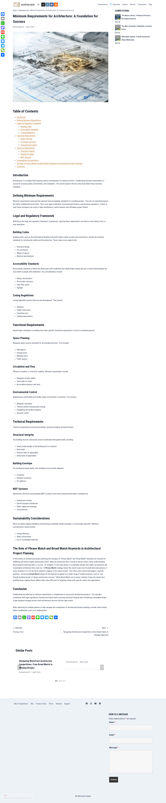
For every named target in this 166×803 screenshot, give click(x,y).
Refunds (59, 704)
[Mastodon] (2, 27)
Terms (51, 704)
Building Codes (26, 126)
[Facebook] (52, 4)
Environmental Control (29, 145)
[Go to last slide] (19, 667)
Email (112, 735)
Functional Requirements (26, 136)
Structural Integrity (28, 151)
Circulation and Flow (28, 142)
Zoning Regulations (28, 132)
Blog (150, 4)
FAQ (32, 704)
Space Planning (26, 139)
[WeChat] (2, 50)
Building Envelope (27, 154)
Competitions (103, 4)
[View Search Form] (38, 4)
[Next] (102, 667)
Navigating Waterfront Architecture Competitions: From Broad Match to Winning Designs (35, 664)
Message (113, 747)
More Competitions (21, 704)
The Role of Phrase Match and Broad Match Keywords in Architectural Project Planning (49, 163)
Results (133, 4)
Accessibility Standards (29, 129)
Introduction (21, 117)
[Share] (2, 55)
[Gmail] (2, 32)
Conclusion (21, 166)
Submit (125, 4)
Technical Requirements (26, 148)
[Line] (2, 36)
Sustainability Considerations (28, 160)
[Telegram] (2, 45)
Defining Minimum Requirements (29, 120)
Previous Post (18, 630)
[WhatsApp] (2, 23)
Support (67, 704)
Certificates (142, 4)
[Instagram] (47, 4)
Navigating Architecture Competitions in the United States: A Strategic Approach (85, 631)
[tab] (56, 680)
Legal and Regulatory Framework (29, 123)
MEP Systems (26, 157)
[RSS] (56, 4)
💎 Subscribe (115, 4)
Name (112, 722)
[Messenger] (2, 41)
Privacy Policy (41, 704)
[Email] (43, 4)
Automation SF (19, 27)
